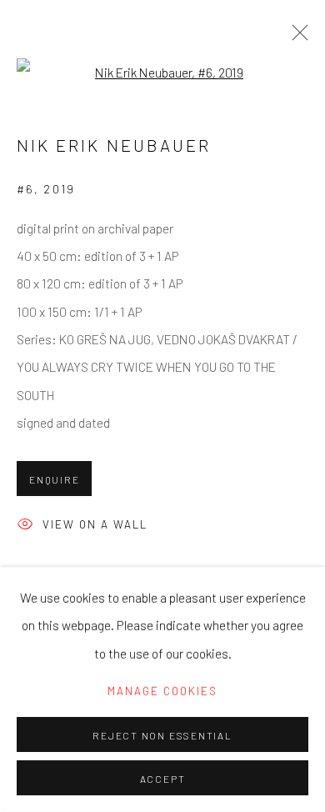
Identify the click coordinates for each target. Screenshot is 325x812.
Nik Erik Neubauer (114, 145)
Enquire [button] (54, 479)
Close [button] (295, 37)
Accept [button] (163, 778)
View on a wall (95, 524)
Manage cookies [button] (163, 691)
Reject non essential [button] (162, 735)
